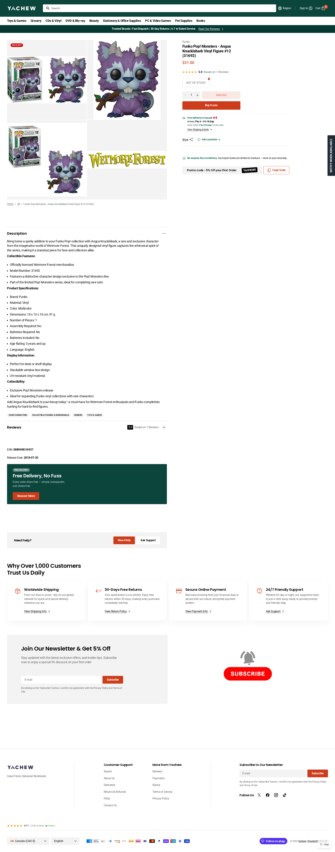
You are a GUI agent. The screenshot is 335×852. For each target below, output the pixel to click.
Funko (186, 41)
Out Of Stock (195, 82)
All (18, 203)
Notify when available (331, 155)
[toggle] (164, 233)
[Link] (87, 484)
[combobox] (163, 8)
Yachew (302, 841)
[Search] (46, 8)
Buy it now (211, 105)
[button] (284, 8)
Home (10, 203)
